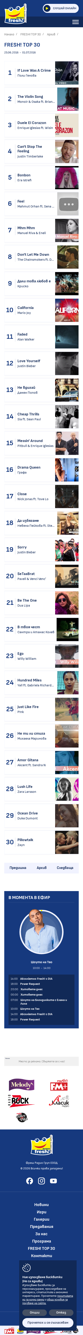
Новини (41, 1204)
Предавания (41, 1226)
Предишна (18, 868)
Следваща (65, 868)
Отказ (61, 1313)
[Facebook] (29, 1181)
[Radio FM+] (9, 1330)
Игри (41, 1212)
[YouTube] (53, 1181)
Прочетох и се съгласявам (47, 1323)
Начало (9, 34)
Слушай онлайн (64, 8)
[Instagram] (41, 1181)
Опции (35, 1313)
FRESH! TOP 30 (30, 34)
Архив (51, 34)
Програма (41, 1241)
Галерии (41, 1219)
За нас (41, 1234)
